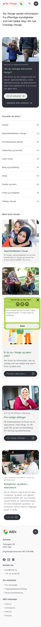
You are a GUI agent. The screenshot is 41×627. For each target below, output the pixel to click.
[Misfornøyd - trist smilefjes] (17, 304)
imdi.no (8, 604)
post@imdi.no (11, 570)
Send (22, 326)
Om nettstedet (11, 585)
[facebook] (4, 559)
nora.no (8, 615)
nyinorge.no (10, 608)
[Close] (37, 300)
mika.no (8, 611)
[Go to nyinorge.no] (9, 532)
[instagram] (8, 559)
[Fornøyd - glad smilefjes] (27, 304)
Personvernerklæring (14, 593)
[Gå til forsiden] (13, 3)
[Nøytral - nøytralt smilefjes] (22, 304)
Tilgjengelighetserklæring (16, 589)
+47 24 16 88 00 (12, 574)
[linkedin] (13, 559)
